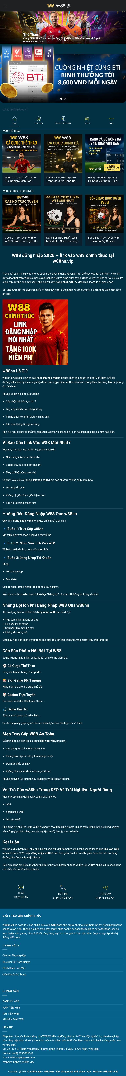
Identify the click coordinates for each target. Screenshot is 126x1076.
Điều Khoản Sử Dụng (14, 965)
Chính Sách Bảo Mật (13, 959)
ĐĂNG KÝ (22, 100)
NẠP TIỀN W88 (11, 998)
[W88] (63, 6)
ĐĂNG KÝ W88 (10, 991)
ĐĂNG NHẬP (9, 100)
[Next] (119, 28)
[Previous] (7, 28)
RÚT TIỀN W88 (10, 1004)
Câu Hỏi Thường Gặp (14, 946)
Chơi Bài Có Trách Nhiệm (16, 952)
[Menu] (4, 6)
